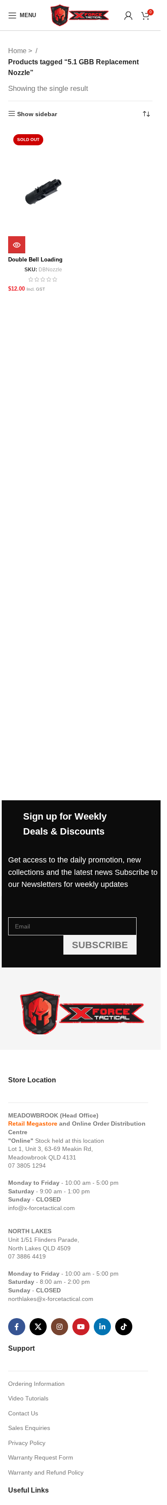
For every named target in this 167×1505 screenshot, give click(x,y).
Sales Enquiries (29, 1427)
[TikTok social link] (123, 1326)
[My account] (128, 15)
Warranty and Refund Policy (46, 1472)
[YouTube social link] (80, 1326)
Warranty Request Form (40, 1457)
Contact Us (23, 1413)
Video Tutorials (28, 1398)
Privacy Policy (26, 1442)
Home (18, 50)
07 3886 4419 (27, 1256)
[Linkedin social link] (102, 1326)
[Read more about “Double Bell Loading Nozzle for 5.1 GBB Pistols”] (16, 244)
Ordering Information (36, 1383)
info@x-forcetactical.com (41, 1208)
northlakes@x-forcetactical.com (50, 1298)
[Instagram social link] (59, 1326)
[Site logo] (80, 14)
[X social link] (38, 1326)
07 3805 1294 (27, 1165)
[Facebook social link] (16, 1326)
